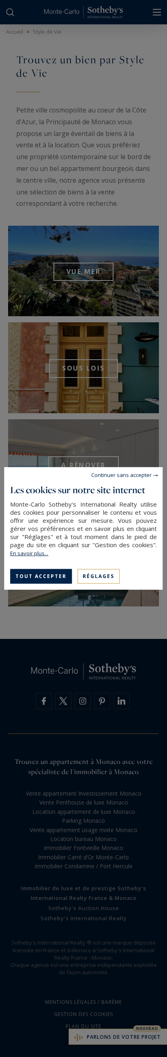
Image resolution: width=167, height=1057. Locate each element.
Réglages (98, 576)
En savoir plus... (29, 553)
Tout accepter (40, 576)
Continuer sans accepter (121, 475)
